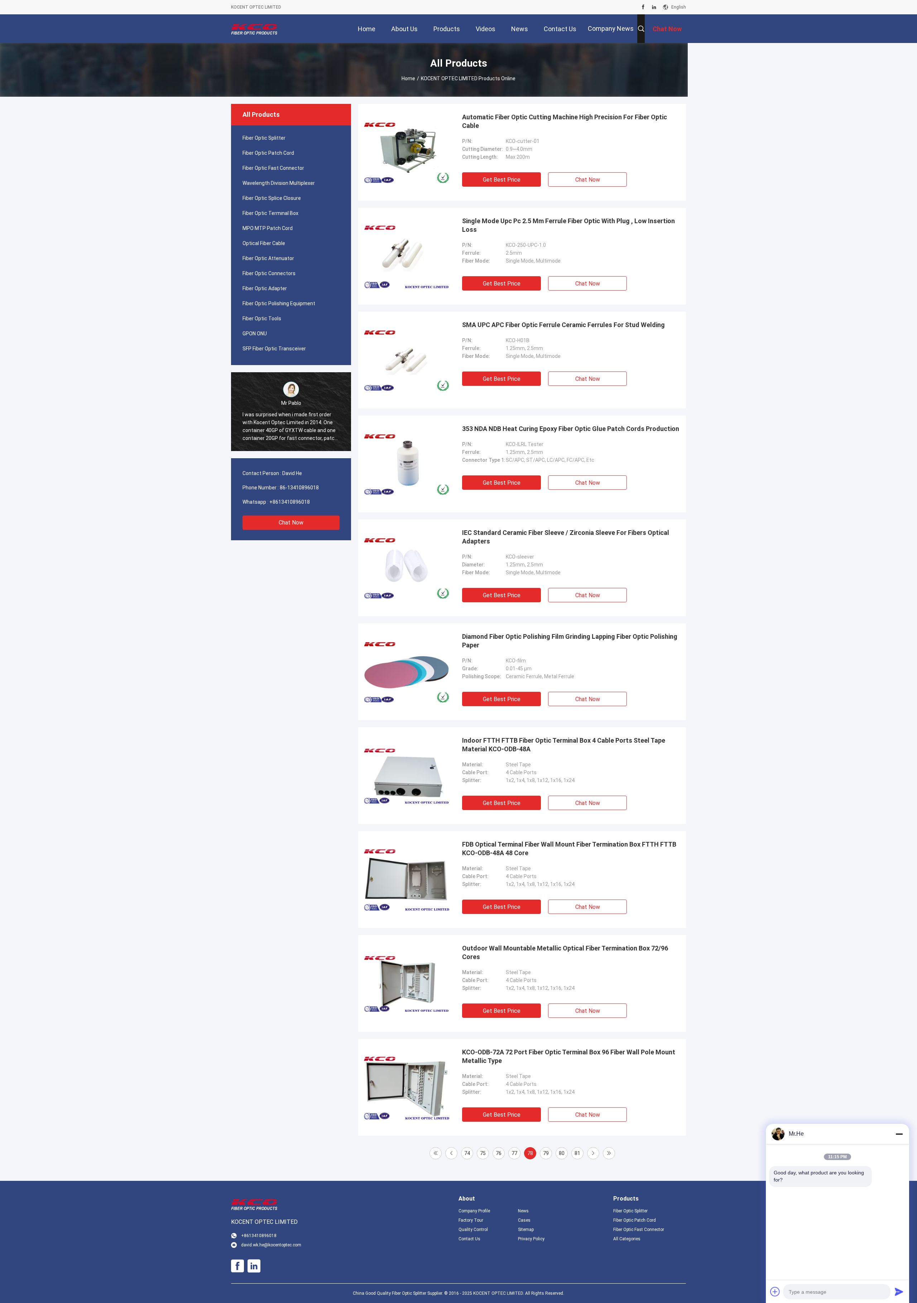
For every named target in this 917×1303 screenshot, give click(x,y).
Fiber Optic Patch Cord (268, 153)
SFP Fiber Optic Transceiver (274, 348)
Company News (611, 28)
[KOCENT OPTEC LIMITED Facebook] (643, 7)
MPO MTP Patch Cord (268, 228)
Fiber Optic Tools (262, 318)
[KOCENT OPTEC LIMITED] (254, 29)
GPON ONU (255, 333)
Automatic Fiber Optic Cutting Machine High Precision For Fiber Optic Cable (564, 121)
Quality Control (473, 1229)
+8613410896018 (289, 502)
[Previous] (451, 1153)
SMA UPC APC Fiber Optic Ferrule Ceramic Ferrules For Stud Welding (563, 325)
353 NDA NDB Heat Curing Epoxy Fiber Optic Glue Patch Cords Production (570, 428)
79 (546, 1153)
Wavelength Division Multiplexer (279, 183)
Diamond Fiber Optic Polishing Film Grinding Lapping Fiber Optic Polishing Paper (569, 641)
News (523, 1210)
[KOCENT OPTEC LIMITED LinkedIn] (654, 7)
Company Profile (474, 1210)
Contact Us (469, 1238)
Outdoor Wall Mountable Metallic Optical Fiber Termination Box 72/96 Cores (565, 952)
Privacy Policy (531, 1238)
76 (498, 1153)
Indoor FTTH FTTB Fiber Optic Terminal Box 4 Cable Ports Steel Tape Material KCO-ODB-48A (563, 745)
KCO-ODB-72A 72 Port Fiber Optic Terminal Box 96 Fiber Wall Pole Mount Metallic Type (568, 1056)
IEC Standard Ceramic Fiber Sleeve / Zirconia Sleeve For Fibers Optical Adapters (565, 537)
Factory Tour (470, 1220)
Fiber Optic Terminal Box (270, 213)
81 (577, 1153)
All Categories (626, 1238)
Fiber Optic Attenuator (268, 258)
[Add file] (775, 1291)
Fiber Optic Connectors (269, 273)
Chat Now (291, 522)
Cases (524, 1220)
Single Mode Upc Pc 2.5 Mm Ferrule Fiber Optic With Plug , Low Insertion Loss (568, 225)
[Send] (899, 1291)
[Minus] (899, 1134)
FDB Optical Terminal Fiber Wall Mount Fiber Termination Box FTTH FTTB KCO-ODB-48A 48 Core (569, 848)
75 (483, 1153)
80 (562, 1153)
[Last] (609, 1153)
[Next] (593, 1153)
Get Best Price (501, 179)
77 (514, 1153)
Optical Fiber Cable (264, 243)
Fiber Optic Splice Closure (272, 198)
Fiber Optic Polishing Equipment (279, 303)
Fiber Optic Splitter (264, 138)
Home (408, 78)
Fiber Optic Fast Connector (273, 168)
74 (467, 1153)
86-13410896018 (299, 487)
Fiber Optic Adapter (265, 288)
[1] (435, 1153)
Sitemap (526, 1229)
